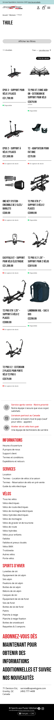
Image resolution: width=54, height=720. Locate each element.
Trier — (35, 50)
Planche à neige (10, 614)
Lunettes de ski (10, 571)
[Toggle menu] (48, 7)
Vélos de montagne (12, 518)
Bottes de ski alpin (12, 587)
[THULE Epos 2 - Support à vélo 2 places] (14, 129)
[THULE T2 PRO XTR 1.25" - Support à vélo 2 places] (14, 292)
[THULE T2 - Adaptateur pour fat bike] (39, 129)
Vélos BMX (8, 546)
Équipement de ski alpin (14, 575)
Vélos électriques (11, 503)
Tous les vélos (10, 499)
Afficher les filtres (27, 41)
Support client (10, 453)
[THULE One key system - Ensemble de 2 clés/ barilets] (14, 182)
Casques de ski (10, 595)
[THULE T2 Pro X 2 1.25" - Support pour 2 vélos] (39, 239)
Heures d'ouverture (12, 445)
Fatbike (6, 538)
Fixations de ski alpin (13, 583)
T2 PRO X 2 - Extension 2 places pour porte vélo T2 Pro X (13, 370)
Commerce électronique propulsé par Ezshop (21, 710)
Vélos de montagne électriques (18, 511)
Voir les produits (34, 2)
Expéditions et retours (14, 461)
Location (7, 474)
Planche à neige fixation (14, 618)
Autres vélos (9, 554)
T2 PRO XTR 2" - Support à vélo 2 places (36, 205)
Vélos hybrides (10, 530)
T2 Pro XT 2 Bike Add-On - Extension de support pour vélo (38, 93)
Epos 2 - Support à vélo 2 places (12, 150)
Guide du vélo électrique (14, 486)
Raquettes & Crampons (14, 626)
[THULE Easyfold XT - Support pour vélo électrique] (14, 239)
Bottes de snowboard (13, 622)
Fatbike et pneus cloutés (15, 542)
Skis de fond (9, 602)
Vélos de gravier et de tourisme (18, 522)
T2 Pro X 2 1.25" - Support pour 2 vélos (38, 259)
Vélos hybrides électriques (15, 515)
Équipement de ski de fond (16, 599)
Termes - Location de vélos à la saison (21, 478)
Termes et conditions (13, 457)
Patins (6, 610)
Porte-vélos (8, 558)
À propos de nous (11, 449)
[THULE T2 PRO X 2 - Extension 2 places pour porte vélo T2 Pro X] (14, 348)
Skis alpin (7, 579)
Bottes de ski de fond (13, 606)
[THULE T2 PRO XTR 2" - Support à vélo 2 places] (39, 182)
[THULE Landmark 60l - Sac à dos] (39, 292)
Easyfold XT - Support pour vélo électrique (14, 259)
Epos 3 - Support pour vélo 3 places (13, 92)
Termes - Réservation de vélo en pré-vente (24, 482)
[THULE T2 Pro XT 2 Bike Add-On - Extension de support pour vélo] (39, 71)
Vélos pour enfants (12, 534)
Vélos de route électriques (15, 507)
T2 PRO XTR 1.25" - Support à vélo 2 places (11, 314)
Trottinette (8, 550)
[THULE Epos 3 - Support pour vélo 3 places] (14, 71)
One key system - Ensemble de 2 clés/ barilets (13, 205)
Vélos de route (10, 526)
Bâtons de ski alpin (12, 591)
